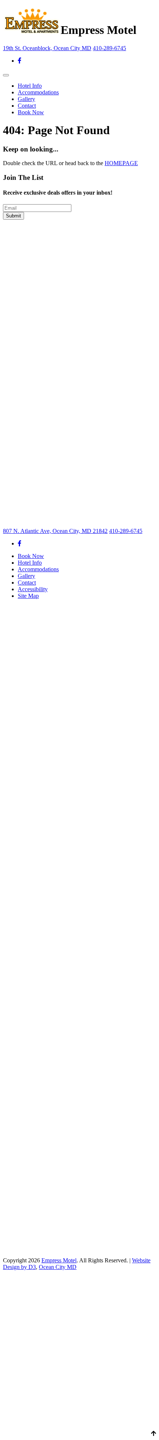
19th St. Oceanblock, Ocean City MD (47, 48)
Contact (27, 105)
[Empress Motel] (32, 29)
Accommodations (38, 92)
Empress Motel (59, 1260)
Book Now (31, 112)
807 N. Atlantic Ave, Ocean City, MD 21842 (55, 531)
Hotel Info (30, 86)
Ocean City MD (58, 1267)
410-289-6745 (109, 48)
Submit (13, 216)
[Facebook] (19, 60)
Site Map (28, 596)
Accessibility (33, 589)
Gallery (26, 99)
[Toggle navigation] (6, 75)
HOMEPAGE (121, 163)
